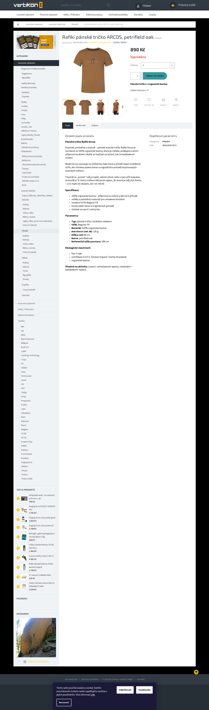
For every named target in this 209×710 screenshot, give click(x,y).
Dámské (25, 199)
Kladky (24, 102)
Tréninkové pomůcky (30, 147)
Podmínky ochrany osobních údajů (118, 679)
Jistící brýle (26, 172)
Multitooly (26, 160)
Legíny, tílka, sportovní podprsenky (37, 221)
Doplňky (25, 284)
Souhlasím (144, 690)
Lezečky (24, 106)
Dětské (24, 258)
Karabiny (25, 92)
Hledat (108, 5)
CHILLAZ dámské (30, 225)
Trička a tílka (28, 213)
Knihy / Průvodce (26, 309)
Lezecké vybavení (26, 63)
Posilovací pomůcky (30, 177)
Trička (25, 271)
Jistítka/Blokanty (28, 83)
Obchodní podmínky (90, 679)
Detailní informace (138, 90)
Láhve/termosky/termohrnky (34, 164)
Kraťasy (26, 204)
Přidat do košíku (155, 76)
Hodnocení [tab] (81, 125)
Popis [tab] (67, 125)
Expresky (25, 96)
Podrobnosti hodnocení (100, 42)
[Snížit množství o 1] (141, 77)
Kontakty (141, 679)
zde (93, 694)
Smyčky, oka (26, 126)
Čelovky (25, 168)
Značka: (119, 42)
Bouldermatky (27, 139)
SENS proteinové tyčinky (32, 156)
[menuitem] (25, 14)
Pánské (25, 231)
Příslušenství (26, 151)
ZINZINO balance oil (30, 181)
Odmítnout (125, 690)
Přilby (23, 118)
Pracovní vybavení (26, 303)
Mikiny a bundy (29, 217)
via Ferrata (25, 122)
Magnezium (27, 73)
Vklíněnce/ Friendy (28, 131)
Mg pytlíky (26, 77)
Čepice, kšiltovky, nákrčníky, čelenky (37, 195)
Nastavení (64, 702)
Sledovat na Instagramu (39, 661)
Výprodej (25, 295)
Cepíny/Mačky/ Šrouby (30, 135)
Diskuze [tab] (95, 125)
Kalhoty (26, 208)
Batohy (24, 143)
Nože (24, 185)
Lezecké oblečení (28, 190)
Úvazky (24, 110)
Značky (21, 321)
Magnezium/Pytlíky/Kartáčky (33, 68)
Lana (23, 114)
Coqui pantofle (29, 289)
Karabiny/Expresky (29, 87)
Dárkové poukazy (26, 315)
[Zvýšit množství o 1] (141, 74)
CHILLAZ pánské (29, 252)
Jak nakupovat (71, 679)
